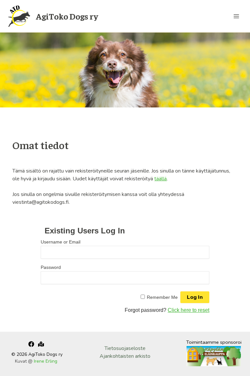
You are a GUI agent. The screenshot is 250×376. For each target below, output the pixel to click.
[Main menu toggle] (236, 16)
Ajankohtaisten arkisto (125, 356)
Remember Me (162, 297)
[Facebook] (31, 344)
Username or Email (60, 241)
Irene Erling (45, 361)
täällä (160, 178)
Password (51, 267)
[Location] (41, 344)
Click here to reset (188, 310)
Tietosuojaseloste (125, 348)
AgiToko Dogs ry (67, 16)
